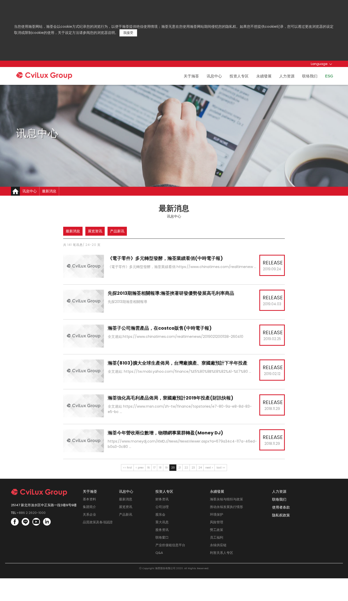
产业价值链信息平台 (170, 545)
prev (141, 468)
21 (179, 468)
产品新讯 (117, 231)
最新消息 (73, 231)
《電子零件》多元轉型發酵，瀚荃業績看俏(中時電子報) (166, 258)
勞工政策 (216, 529)
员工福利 (216, 537)
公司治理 (162, 506)
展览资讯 (95, 231)
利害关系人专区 (221, 552)
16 (148, 468)
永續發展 (264, 76)
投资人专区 (239, 76)
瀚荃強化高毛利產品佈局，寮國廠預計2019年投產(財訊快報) (171, 398)
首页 (15, 191)
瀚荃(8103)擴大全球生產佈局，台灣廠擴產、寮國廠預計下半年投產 (178, 363)
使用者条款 (281, 507)
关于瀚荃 (191, 76)
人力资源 (287, 76)
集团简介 (89, 506)
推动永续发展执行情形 (226, 506)
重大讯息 (162, 522)
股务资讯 (162, 529)
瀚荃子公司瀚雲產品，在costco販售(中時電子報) (160, 328)
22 (186, 468)
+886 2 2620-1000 (31, 512)
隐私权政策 (281, 515)
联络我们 (309, 76)
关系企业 (89, 514)
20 (173, 468)
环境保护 (216, 514)
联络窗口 (162, 537)
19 (166, 468)
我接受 (128, 33)
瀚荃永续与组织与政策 (226, 499)
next (208, 468)
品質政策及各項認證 (98, 522)
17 (154, 468)
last (219, 468)
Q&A (159, 552)
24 (200, 468)
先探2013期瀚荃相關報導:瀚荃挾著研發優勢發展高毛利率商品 (171, 293)
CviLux (54, 77)
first (129, 468)
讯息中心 (214, 76)
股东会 (160, 514)
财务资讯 (162, 499)
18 (160, 468)
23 (193, 468)
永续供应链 (218, 545)
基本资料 (89, 499)
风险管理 (216, 522)
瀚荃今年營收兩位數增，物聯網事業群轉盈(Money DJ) (166, 433)
